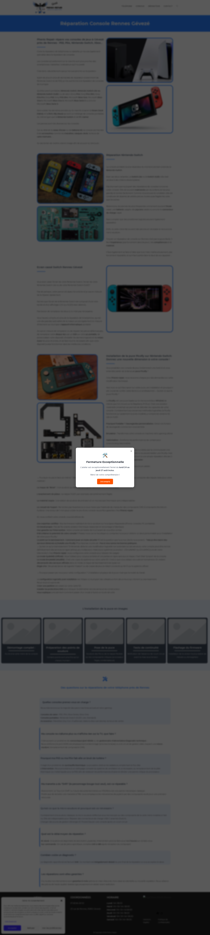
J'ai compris (105, 481)
